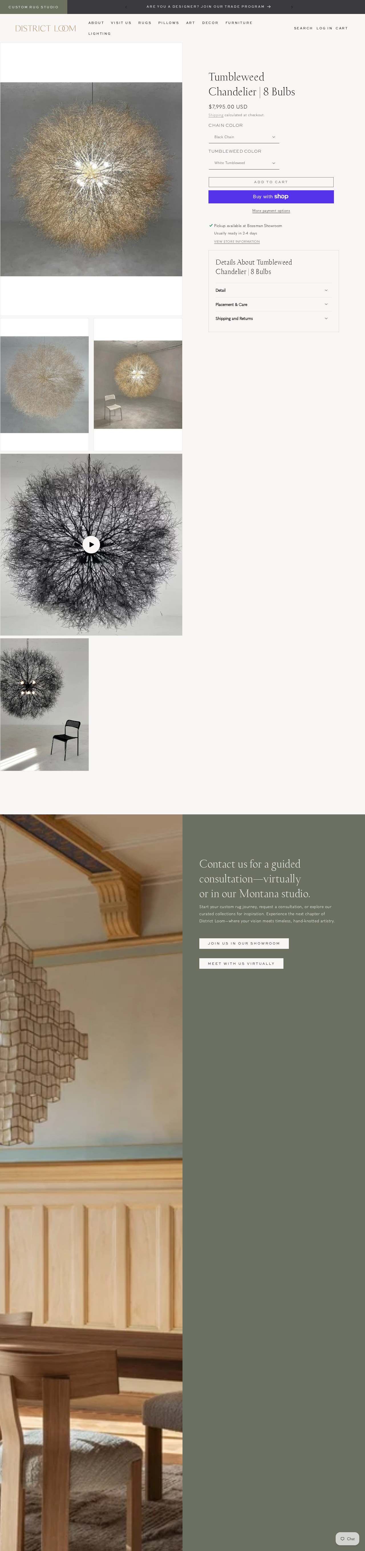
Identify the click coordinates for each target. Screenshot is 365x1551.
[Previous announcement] (126, 7)
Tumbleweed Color (234, 151)
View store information (237, 241)
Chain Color (225, 125)
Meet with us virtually (241, 963)
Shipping (216, 115)
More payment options (271, 210)
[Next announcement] (292, 7)
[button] (145, 22)
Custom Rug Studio (34, 7)
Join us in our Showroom (244, 943)
